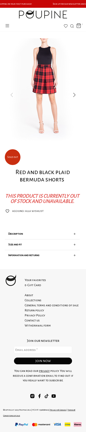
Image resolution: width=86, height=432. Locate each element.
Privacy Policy (35, 315)
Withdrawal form (38, 325)
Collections (33, 300)
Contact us (32, 320)
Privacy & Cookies (58, 410)
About (29, 295)
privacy (44, 371)
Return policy (34, 310)
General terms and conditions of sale (51, 305)
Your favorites (35, 280)
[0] (78, 26)
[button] (74, 95)
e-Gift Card (33, 285)
